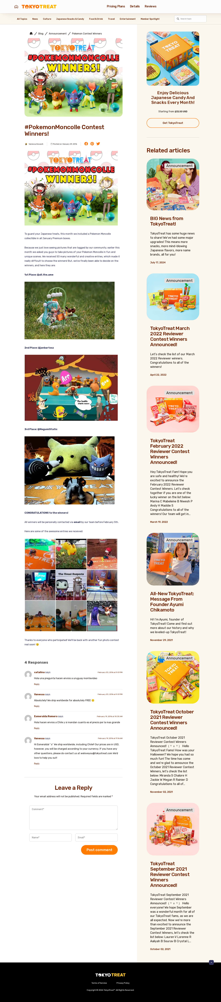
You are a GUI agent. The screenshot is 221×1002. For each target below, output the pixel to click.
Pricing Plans (116, 6)
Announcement (58, 33)
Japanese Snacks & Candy (70, 19)
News (35, 19)
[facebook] (86, 144)
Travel (111, 19)
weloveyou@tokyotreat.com (96, 753)
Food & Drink (96, 19)
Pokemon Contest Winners (87, 33)
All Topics (22, 19)
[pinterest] (92, 144)
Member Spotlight (150, 19)
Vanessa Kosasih (36, 144)
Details (135, 6)
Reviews (150, 6)
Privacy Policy (123, 983)
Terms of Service (99, 983)
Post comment (99, 850)
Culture (47, 19)
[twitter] (98, 144)
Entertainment (128, 19)
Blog (40, 33)
